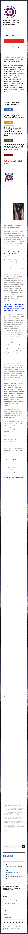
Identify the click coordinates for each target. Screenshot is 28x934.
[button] (14, 41)
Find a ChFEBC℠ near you (10, 900)
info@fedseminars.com (11, 872)
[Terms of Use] (22, 923)
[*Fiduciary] (13, 923)
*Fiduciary (6, 907)
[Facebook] (4, 856)
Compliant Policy (8, 914)
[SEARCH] (23, 846)
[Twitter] (11, 856)
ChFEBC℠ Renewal (9, 903)
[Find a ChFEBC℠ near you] (7, 923)
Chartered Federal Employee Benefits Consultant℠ (11, 23)
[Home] (4, 923)
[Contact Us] (16, 923)
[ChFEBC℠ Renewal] (10, 923)
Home (5, 896)
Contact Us (6, 910)
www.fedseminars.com (10, 417)
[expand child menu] (23, 900)
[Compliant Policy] (19, 923)
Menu (5, 28)
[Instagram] (8, 856)
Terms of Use (7, 917)
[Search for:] (12, 846)
